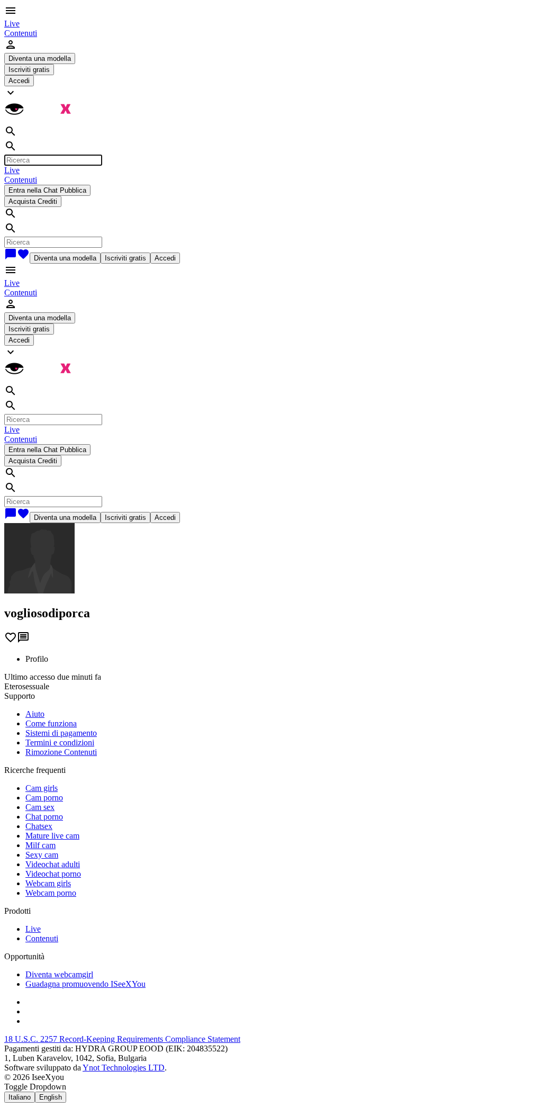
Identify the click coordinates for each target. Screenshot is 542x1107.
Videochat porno (53, 873)
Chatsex (38, 826)
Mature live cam (52, 835)
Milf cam (40, 845)
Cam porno (44, 797)
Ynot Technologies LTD (124, 1067)
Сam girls (41, 788)
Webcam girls (48, 883)
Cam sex (40, 807)
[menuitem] (12, 23)
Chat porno (44, 816)
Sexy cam (41, 854)
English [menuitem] (50, 1097)
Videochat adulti (52, 864)
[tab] (281, 659)
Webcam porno (50, 892)
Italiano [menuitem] (19, 1097)
